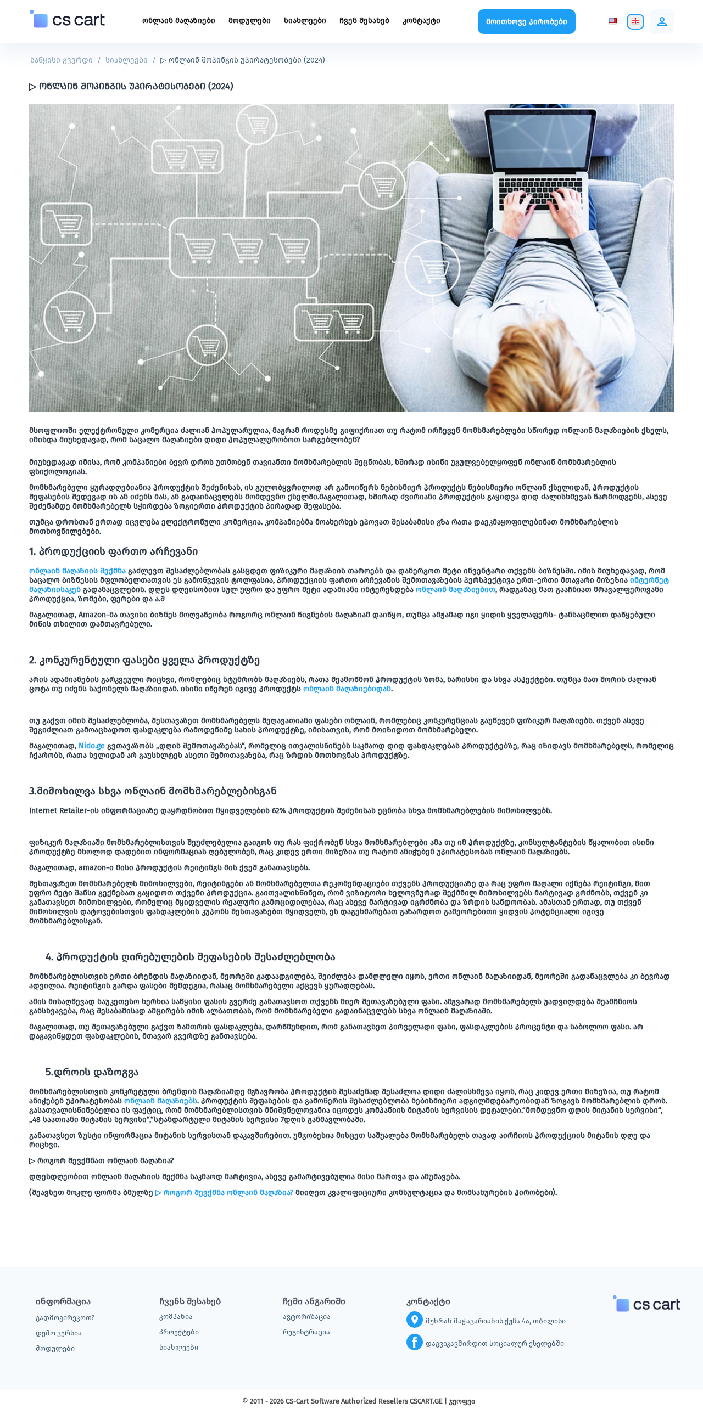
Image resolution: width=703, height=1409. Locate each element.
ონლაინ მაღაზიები (178, 20)
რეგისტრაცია (306, 1332)
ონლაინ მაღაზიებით (455, 589)
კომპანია (176, 1316)
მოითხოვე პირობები (526, 21)
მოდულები (249, 20)
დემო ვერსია (59, 1333)
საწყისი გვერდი (61, 60)
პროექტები (179, 1332)
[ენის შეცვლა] (613, 21)
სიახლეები (305, 20)
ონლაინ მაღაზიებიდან (347, 689)
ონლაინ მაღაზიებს (160, 1101)
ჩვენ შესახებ (364, 20)
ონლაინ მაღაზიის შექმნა (77, 571)
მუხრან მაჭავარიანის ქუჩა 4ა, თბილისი (496, 1321)
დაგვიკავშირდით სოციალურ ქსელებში (495, 1343)
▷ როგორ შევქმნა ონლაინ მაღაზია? (224, 1192)
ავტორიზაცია (307, 1316)
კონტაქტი (421, 20)
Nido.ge (92, 746)
